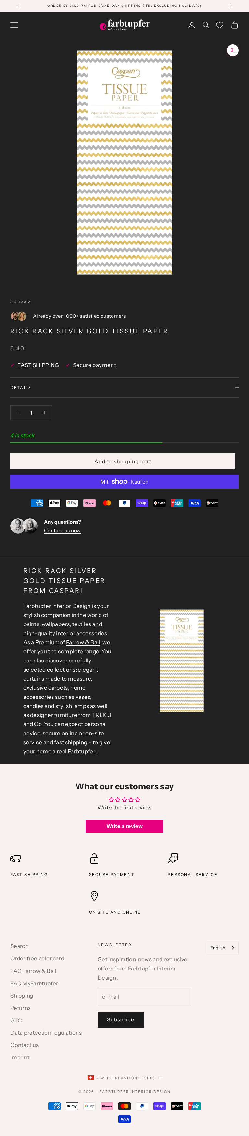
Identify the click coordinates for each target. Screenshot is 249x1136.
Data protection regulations (46, 1033)
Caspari (21, 302)
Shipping (21, 996)
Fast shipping (29, 874)
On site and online (115, 912)
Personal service (193, 874)
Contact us (24, 1045)
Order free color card (37, 958)
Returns (20, 1008)
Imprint (19, 1057)
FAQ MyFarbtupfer (34, 983)
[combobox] (223, 948)
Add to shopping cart (122, 461)
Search (19, 946)
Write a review (124, 826)
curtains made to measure (57, 678)
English (217, 947)
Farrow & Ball (83, 642)
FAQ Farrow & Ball (33, 971)
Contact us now (62, 530)
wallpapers (56, 624)
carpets (58, 688)
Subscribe (120, 1019)
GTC (16, 1020)
